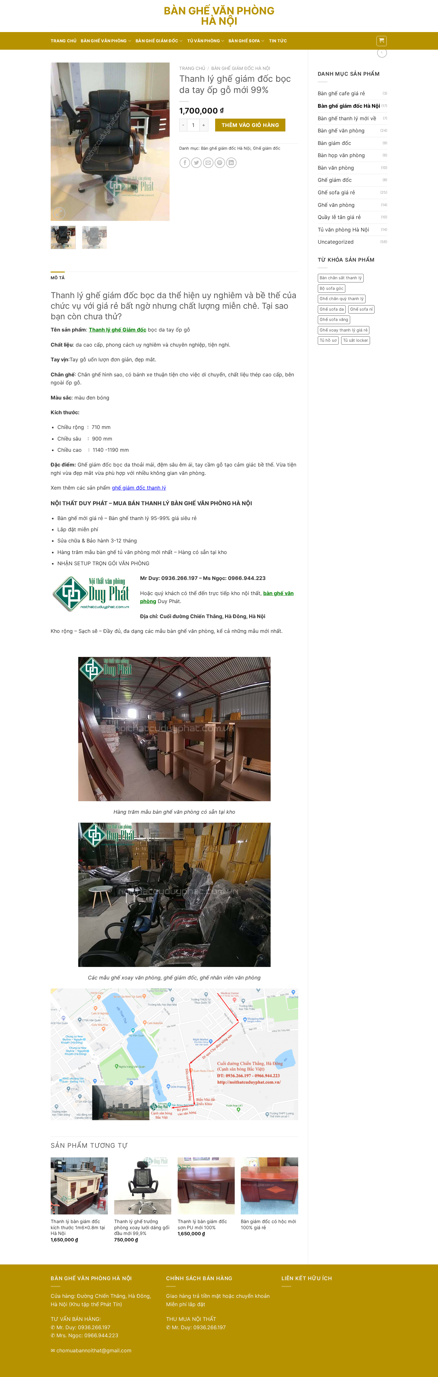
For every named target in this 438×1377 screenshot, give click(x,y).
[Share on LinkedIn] (231, 162)
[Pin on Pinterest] (220, 162)
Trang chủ (63, 40)
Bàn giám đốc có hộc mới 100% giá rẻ (268, 1224)
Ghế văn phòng (336, 205)
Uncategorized (336, 242)
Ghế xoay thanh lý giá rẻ (343, 330)
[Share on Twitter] (196, 162)
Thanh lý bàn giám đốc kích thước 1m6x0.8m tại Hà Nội (78, 1227)
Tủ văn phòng (203, 40)
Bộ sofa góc (331, 288)
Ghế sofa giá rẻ (336, 192)
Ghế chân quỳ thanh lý (342, 298)
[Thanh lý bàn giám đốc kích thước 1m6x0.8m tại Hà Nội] (79, 1185)
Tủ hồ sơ (328, 340)
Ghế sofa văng (334, 319)
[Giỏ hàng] (381, 41)
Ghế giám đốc (335, 180)
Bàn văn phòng (336, 167)
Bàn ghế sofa (244, 40)
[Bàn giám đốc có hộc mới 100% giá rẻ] (269, 1185)
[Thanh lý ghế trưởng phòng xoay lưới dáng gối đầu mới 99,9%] (142, 1185)
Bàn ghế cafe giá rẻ (341, 93)
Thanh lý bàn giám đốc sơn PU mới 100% (202, 1224)
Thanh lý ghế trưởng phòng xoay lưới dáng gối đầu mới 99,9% (141, 1227)
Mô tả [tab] (58, 277)
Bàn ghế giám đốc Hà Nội (349, 106)
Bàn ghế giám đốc (157, 40)
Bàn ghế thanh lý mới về (347, 118)
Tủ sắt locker (355, 340)
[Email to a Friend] (208, 162)
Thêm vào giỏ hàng (250, 125)
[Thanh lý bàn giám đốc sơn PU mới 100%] (206, 1185)
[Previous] (61, 142)
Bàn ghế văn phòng (104, 40)
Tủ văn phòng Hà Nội (343, 229)
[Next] (159, 142)
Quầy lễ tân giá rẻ (339, 217)
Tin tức (278, 40)
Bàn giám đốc (334, 143)
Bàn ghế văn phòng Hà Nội (219, 16)
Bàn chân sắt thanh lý (341, 277)
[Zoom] (59, 213)
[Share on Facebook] (185, 162)
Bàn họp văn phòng (341, 155)
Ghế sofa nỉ (361, 309)
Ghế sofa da (332, 309)
